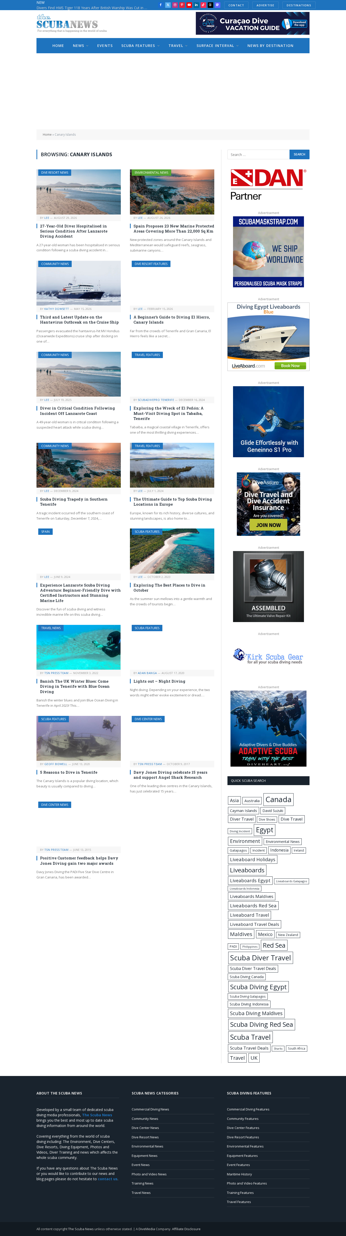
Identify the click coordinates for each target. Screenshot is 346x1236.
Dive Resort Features (151, 264)
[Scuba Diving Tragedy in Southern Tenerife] (78, 465)
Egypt (264, 829)
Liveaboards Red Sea (253, 905)
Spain (45, 531)
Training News (142, 1183)
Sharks (278, 1048)
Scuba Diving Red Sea (261, 1024)
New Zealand (288, 935)
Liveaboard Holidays (252, 859)
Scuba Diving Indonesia (249, 1004)
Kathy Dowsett (56, 309)
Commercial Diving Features (248, 1109)
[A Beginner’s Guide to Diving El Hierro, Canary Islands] (172, 283)
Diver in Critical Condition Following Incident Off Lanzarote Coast (77, 410)
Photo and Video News (149, 1174)
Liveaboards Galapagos (291, 881)
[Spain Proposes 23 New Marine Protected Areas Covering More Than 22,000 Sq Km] (172, 191)
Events (105, 45)
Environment (245, 841)
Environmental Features (245, 1146)
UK (254, 1057)
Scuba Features (138, 45)
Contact (236, 5)
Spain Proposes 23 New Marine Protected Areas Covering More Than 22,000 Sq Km (173, 228)
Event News (141, 1164)
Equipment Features (242, 1155)
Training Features (240, 1192)
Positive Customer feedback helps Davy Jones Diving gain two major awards (79, 860)
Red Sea (274, 945)
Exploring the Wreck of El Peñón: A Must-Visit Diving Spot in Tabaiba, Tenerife (168, 413)
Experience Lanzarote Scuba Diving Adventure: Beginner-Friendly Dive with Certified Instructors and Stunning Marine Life (80, 592)
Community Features (243, 1118)
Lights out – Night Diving (159, 681)
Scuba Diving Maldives (256, 1013)
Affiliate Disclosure (186, 1229)
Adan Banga (147, 673)
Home (58, 45)
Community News (55, 264)
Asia (234, 800)
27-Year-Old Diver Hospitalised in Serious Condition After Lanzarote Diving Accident (73, 231)
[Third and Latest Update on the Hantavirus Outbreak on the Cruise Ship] (78, 283)
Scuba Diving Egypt (258, 986)
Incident (259, 850)
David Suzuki (272, 810)
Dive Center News (148, 719)
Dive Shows (267, 819)
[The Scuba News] (74, 24)
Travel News (51, 628)
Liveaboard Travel (249, 915)
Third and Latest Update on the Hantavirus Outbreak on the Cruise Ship (79, 319)
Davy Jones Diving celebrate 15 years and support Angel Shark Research (170, 775)
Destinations (299, 5)
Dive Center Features (243, 1127)
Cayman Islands (243, 810)
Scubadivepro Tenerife (156, 400)
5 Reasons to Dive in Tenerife (68, 772)
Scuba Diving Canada (247, 976)
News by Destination (270, 45)
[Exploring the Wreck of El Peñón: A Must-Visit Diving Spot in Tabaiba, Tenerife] (172, 374)
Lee (46, 218)
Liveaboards (247, 870)
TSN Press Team (56, 673)
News (78, 45)
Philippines (249, 946)
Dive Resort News (54, 172)
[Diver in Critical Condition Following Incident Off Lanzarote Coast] (78, 374)
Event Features (238, 1164)
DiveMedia (147, 1229)
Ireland (299, 850)
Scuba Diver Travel (260, 957)
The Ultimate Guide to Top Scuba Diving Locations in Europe (172, 502)
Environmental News (151, 172)
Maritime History (239, 1174)
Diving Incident (240, 831)
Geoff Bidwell (55, 764)
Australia (252, 800)
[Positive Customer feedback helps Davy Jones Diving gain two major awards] (78, 824)
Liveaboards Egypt (250, 880)
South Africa (296, 1048)
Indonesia (279, 850)
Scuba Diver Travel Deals (253, 968)
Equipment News (145, 1155)
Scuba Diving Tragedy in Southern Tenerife (74, 502)
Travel (175, 45)
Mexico (265, 934)
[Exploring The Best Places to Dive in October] (172, 550)
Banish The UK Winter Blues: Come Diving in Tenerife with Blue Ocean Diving (75, 686)
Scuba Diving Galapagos (248, 996)
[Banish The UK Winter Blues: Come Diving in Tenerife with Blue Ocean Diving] (78, 647)
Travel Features (147, 355)
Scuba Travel (250, 1037)
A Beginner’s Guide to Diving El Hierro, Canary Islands (171, 319)
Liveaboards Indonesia (244, 888)
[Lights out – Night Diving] (172, 647)
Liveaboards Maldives (251, 896)
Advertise (265, 5)
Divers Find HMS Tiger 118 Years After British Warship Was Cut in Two (93, 8)
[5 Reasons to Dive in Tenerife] (78, 738)
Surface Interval (215, 45)
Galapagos (238, 850)
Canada (278, 799)
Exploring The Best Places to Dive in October (169, 587)
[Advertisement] (173, 91)
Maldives (241, 934)
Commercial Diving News (150, 1109)
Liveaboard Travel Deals (254, 924)
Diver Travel (242, 819)
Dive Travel (292, 819)
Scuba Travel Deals (249, 1048)
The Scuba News (81, 1229)
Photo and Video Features (247, 1183)
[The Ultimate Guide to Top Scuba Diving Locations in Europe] (172, 465)
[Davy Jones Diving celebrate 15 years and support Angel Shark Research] (172, 738)
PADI (233, 946)
